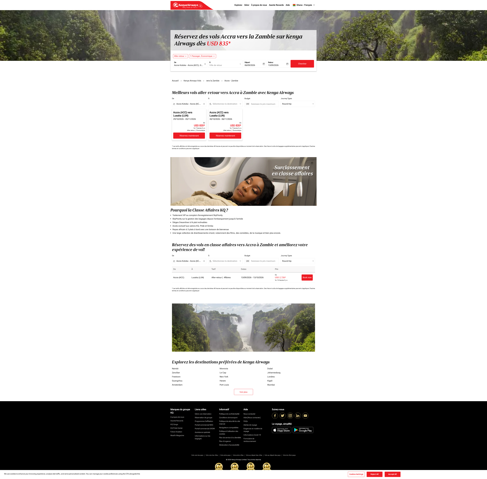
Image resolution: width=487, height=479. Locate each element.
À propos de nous (259, 5)
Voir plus (243, 392)
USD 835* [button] (218, 43)
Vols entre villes (238, 455)
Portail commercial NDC (204, 425)
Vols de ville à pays (289, 455)
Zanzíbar (176, 372)
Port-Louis (224, 385)
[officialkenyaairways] (290, 416)
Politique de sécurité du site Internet (229, 422)
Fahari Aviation (176, 432)
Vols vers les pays (197, 455)
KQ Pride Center (176, 428)
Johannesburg (273, 372)
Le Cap (223, 372)
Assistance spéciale (202, 432)
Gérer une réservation (203, 414)
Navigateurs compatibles (228, 428)
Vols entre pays (225, 455)
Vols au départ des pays (273, 455)
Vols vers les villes (212, 455)
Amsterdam (177, 385)
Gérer (246, 5)
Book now (307, 277)
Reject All (375, 474)
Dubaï (270, 368)
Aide (288, 5)
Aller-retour (179, 56)
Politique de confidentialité (229, 414)
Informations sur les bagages (202, 437)
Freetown (176, 376)
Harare (223, 381)
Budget (247, 98)
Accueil (175, 80)
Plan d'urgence (225, 441)
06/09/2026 (250, 65)
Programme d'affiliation (204, 421)
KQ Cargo (174, 424)
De (175, 62)
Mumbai (271, 385)
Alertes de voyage (250, 425)
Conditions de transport (228, 418)
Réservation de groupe (203, 418)
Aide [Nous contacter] (252, 418)
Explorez (238, 5)
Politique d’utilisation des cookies (228, 432)
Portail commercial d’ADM (205, 429)
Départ (247, 62)
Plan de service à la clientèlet (230, 438)
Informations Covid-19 (252, 435)
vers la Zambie (212, 80)
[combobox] (189, 65)
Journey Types (286, 98)
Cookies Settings (356, 474)
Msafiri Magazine (177, 435)
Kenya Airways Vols (192, 80)
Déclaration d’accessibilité (229, 445)
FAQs (246, 421)
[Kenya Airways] (275, 416)
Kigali (269, 381)
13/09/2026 (273, 65)
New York (224, 376)
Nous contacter (249, 414)
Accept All (392, 474)
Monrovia (224, 368)
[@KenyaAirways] (283, 416)
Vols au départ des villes (254, 455)
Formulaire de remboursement (250, 440)
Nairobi (175, 368)
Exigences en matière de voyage (253, 430)
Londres (271, 376)
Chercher (302, 63)
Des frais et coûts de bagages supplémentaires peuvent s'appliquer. (287, 146)
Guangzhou (177, 381)
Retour (270, 62)
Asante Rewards (276, 5)
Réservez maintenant (189, 135)
